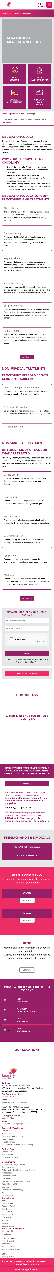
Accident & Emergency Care (13, 1164)
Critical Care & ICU (10, 1184)
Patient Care (7, 1152)
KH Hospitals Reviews (11, 1249)
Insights (5, 1223)
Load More (27, 357)
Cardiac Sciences (9, 1131)
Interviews (6, 1244)
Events (26, 1264)
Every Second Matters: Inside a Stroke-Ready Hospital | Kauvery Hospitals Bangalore (26, 800)
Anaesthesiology (8, 1167)
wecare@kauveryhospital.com (14, 1102)
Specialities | (8, 13)
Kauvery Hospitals (17, 1261)
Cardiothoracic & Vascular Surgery (16, 1181)
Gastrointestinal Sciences (12, 1136)
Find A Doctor (7, 1155)
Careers (35, 1264)
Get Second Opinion (27, 673)
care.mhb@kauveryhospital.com (15, 1123)
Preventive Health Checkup (40, 102)
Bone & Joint (7, 1133)
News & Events (8, 1241)
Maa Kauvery (28, 13)
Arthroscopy (7, 1173)
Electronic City (8, 1231)
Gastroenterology (9, 1195)
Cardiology (6, 1178)
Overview (7, 119)
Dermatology (7, 1187)
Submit (27, 653)
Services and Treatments (27, 119)
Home (4, 114)
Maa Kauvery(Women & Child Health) (17, 1145)
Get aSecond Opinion (40, 78)
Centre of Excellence (10, 1206)
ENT (4, 1192)
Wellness (27, 783)
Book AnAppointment (14, 101)
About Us (6, 1220)
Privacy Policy (8, 1256)
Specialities (13, 114)
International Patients (10, 1215)
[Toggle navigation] (48, 13)
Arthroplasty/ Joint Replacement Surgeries (19, 1170)
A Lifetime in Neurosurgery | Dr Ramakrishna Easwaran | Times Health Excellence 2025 (27, 821)
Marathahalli (7, 1234)
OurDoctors (14, 78)
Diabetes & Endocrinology (12, 1190)
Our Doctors (7, 1209)
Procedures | (18, 13)
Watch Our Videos (9, 1246)
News (18, 1264)
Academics (6, 1217)
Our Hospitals (7, 1203)
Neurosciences (8, 1139)
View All (27, 900)
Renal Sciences (8, 1142)
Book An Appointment (10, 1157)
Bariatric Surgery (9, 1176)
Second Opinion (8, 1226)
